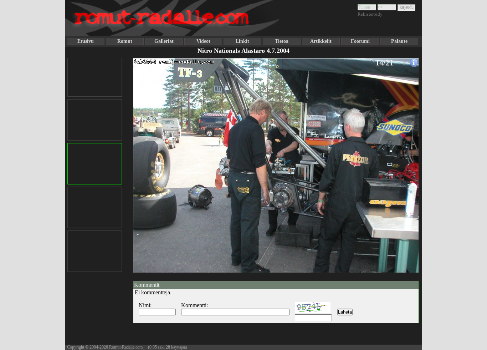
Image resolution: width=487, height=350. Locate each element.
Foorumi (360, 41)
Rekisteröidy (370, 14)
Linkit (242, 41)
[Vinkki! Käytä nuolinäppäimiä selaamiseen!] (147, 161)
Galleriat (164, 41)
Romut (124, 41)
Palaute (399, 41)
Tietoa (281, 41)
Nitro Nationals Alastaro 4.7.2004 (243, 50)
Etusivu (85, 41)
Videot (203, 41)
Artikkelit (321, 41)
